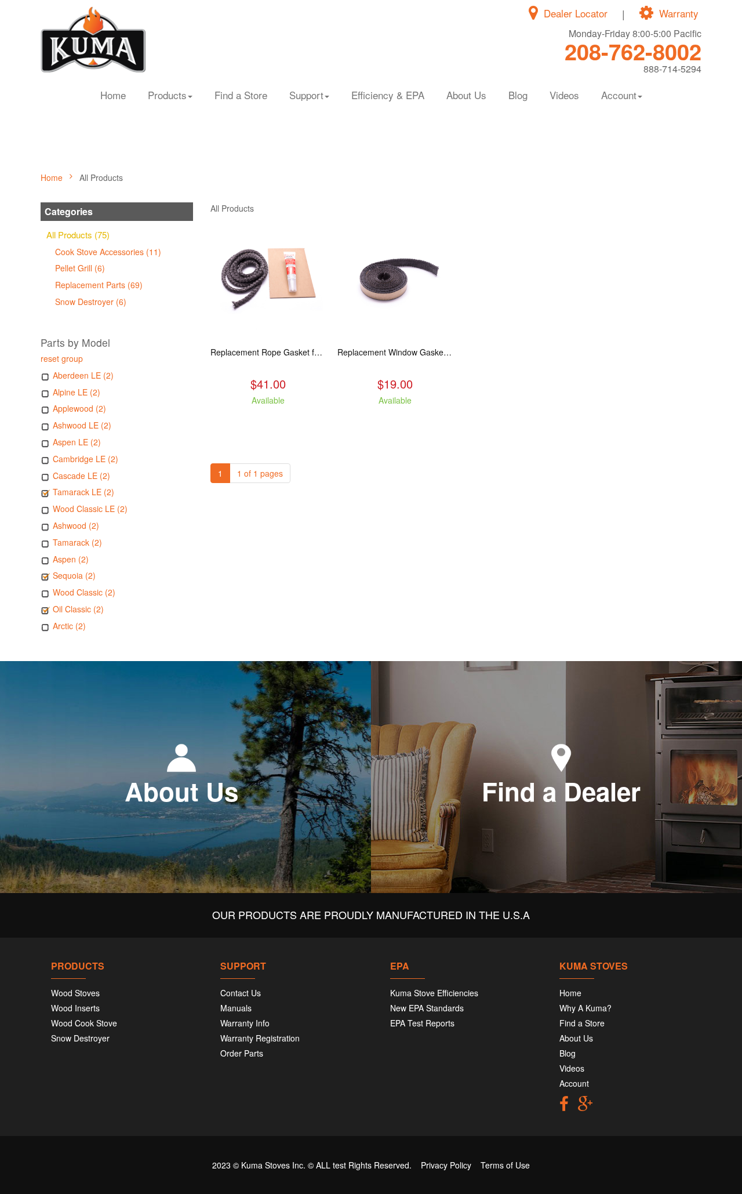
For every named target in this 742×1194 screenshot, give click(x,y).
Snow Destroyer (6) (90, 301)
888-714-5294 (672, 68)
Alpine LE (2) (76, 392)
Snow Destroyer (80, 1038)
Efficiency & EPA (387, 95)
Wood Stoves (75, 993)
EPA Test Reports (422, 1023)
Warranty (679, 13)
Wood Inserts (75, 1008)
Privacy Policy (446, 1165)
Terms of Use (505, 1165)
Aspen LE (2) (77, 442)
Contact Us (240, 993)
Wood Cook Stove (84, 1023)
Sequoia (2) (74, 575)
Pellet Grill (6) (80, 268)
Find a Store (240, 95)
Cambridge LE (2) (85, 458)
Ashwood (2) (76, 525)
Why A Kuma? (585, 1008)
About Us (466, 95)
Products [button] (167, 95)
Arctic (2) (69, 626)
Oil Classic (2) (78, 609)
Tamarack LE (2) (83, 492)
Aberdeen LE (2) (83, 375)
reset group (62, 358)
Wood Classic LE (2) (90, 508)
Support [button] (306, 95)
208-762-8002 (633, 51)
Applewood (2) (79, 408)
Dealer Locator (576, 13)
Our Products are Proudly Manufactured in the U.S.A (371, 914)
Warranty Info (245, 1023)
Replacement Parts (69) (99, 285)
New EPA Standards (427, 1008)
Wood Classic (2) (84, 592)
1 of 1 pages (260, 473)
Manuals (236, 1008)
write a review (268, 421)
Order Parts (241, 1053)
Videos (564, 95)
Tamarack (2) (77, 542)
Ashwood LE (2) (82, 425)
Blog (518, 95)
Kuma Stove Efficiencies (434, 993)
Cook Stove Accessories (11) (108, 251)
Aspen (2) (71, 559)
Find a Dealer (561, 791)
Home (113, 95)
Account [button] (618, 95)
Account (574, 1083)
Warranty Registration (260, 1038)
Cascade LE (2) (81, 475)
